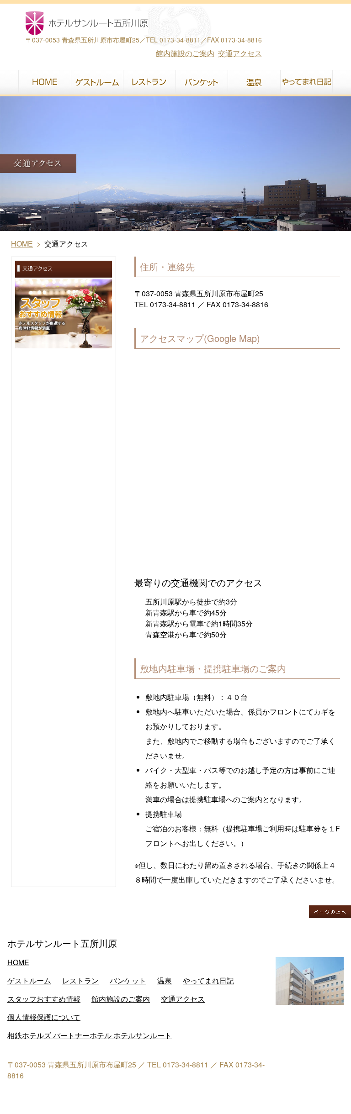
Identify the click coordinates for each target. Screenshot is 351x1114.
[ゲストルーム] (97, 82)
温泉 (164, 980)
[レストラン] (149, 82)
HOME (22, 243)
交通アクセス (240, 53)
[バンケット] (201, 82)
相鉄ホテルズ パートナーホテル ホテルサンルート (89, 1035)
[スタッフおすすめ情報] (63, 313)
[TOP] (125, 23)
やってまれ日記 (208, 980)
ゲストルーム (29, 980)
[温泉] (254, 82)
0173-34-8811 (180, 39)
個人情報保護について (43, 1017)
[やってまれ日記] (306, 82)
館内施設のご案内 (185, 53)
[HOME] (45, 82)
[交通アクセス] (63, 269)
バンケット (128, 980)
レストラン (80, 980)
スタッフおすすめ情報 (43, 998)
